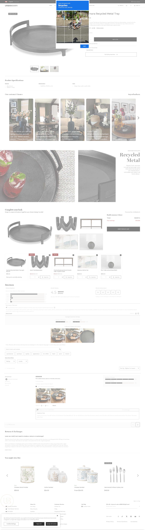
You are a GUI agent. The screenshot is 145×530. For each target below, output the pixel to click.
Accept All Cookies (52, 523)
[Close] (57, 516)
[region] (30, 520)
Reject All (38, 523)
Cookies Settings (11, 523)
